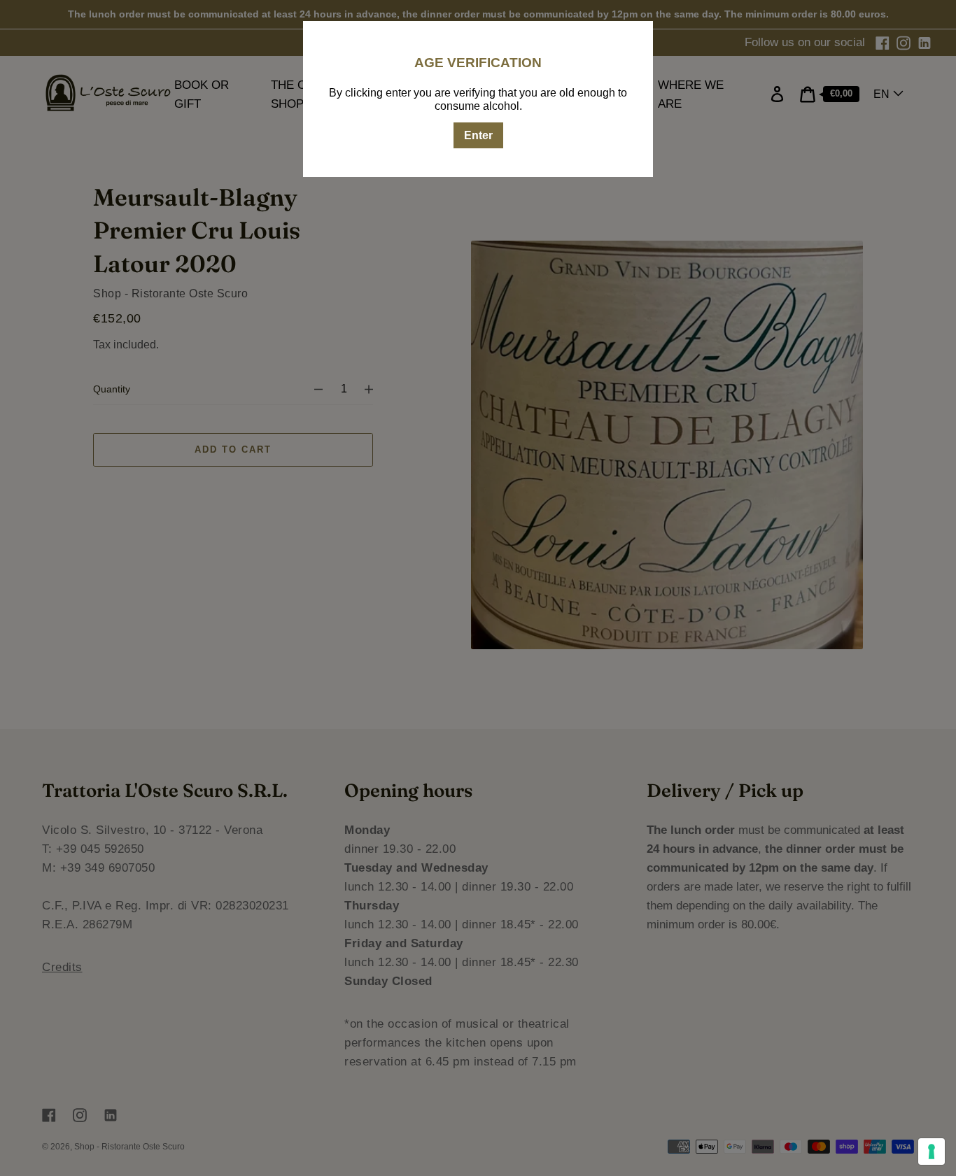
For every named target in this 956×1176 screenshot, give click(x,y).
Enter (478, 135)
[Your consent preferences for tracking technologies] (931, 1151)
